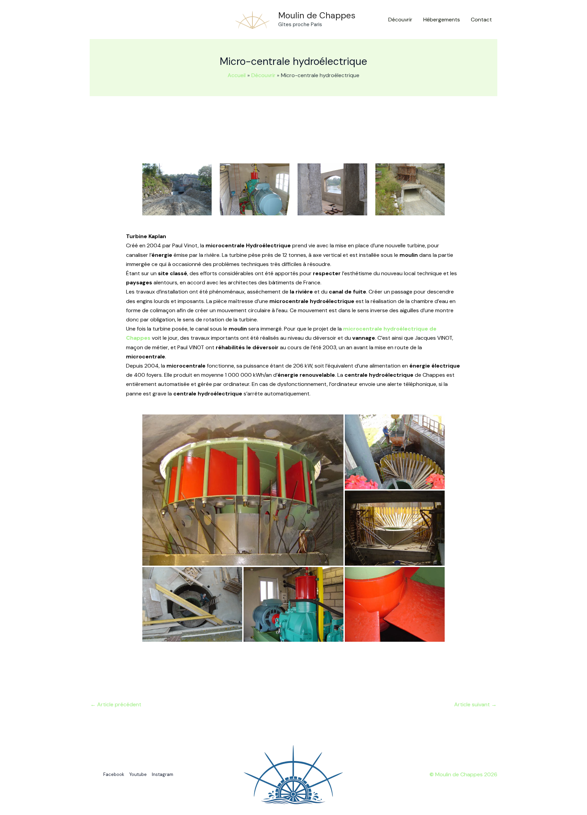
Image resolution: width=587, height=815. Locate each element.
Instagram (162, 774)
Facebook (113, 774)
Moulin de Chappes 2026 (463, 774)
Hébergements (441, 19)
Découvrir (400, 19)
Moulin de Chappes (316, 15)
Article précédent (115, 704)
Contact (481, 19)
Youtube (138, 774)
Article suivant (475, 704)
